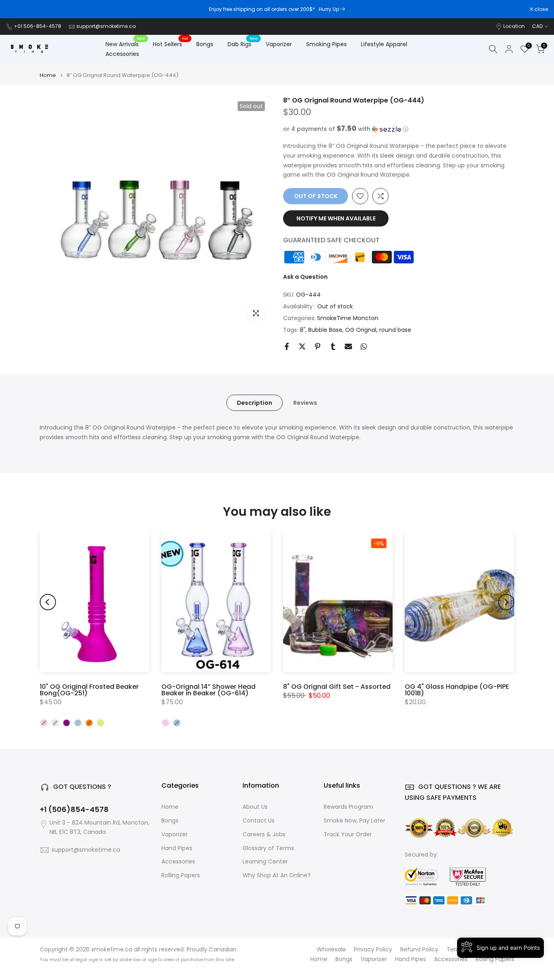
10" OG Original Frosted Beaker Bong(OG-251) (89, 690)
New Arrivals (125, 43)
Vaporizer (279, 44)
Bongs (204, 44)
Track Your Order (348, 834)
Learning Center (265, 861)
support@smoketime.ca (106, 26)
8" (302, 330)
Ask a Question (305, 277)
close (17, 9)
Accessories (122, 54)
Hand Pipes (176, 848)
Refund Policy (419, 949)
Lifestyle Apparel (384, 44)
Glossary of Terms (268, 848)
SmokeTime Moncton (347, 318)
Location (514, 26)
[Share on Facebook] (286, 346)
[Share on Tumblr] (333, 346)
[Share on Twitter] (302, 346)
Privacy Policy (373, 949)
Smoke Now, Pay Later (354, 821)
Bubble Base (325, 330)
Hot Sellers (170, 43)
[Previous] (48, 602)
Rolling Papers (180, 875)
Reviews (305, 403)
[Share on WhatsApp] (363, 346)
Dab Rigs (243, 43)
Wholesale (331, 949)
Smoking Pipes (326, 44)
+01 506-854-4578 (37, 26)
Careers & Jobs (264, 834)
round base (395, 330)
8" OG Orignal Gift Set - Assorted (337, 686)
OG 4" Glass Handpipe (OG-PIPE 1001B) (457, 690)
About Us (255, 807)
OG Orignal (360, 330)
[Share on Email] (348, 346)
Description (254, 403)
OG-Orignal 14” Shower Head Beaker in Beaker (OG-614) (208, 690)
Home (48, 75)
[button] (398, 129)
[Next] (506, 602)
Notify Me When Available (336, 218)
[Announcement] (277, 9)
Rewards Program (348, 807)
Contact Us (259, 821)
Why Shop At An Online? (277, 875)
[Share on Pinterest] (317, 346)
